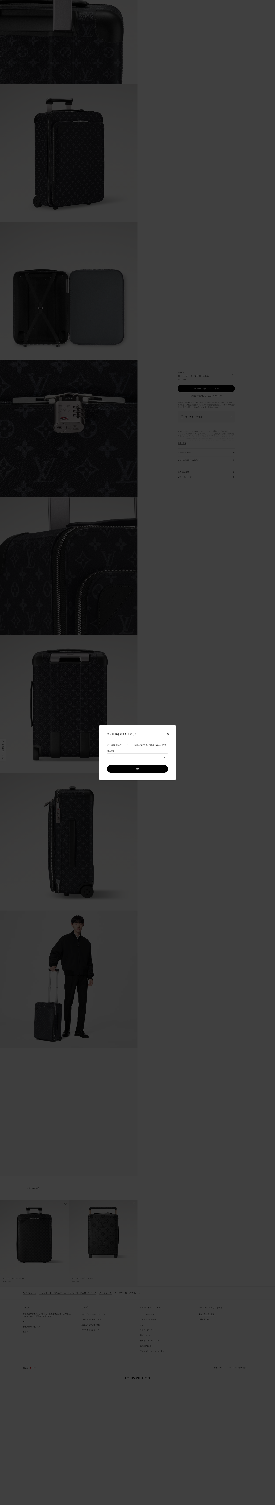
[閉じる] (168, 734)
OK (137, 769)
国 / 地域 (110, 751)
